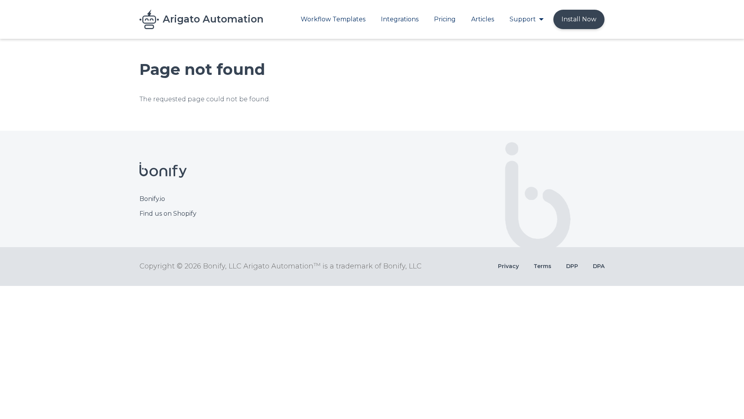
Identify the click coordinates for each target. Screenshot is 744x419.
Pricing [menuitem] (445, 19)
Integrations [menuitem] (399, 19)
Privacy (508, 266)
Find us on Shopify (168, 213)
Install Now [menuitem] (578, 19)
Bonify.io (152, 199)
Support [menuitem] (523, 19)
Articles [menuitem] (482, 19)
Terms (542, 266)
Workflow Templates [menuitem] (333, 19)
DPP (572, 266)
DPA (598, 266)
